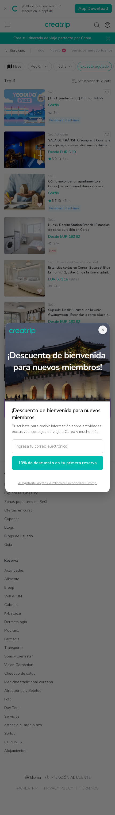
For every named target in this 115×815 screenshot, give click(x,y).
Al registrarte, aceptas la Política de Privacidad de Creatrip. (57, 483)
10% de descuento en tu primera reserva (57, 463)
